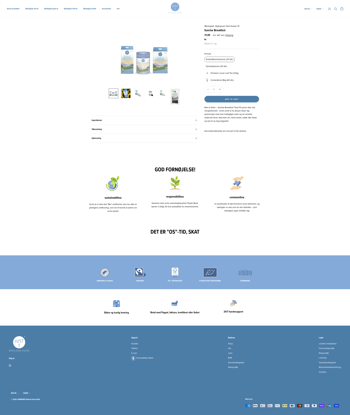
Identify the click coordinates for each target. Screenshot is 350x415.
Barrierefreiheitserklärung (330, 367)
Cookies (322, 372)
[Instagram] (10, 365)
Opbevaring (96, 138)
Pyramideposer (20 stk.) (216, 66)
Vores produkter (13, 8)
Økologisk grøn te (51, 8)
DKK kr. (307, 9)
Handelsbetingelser (327, 362)
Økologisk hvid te (71, 8)
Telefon (134, 348)
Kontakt (134, 343)
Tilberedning (97, 129)
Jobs (230, 353)
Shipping (229, 35)
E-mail (134, 353)
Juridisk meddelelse (327, 343)
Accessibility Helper (145, 357)
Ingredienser (97, 120)
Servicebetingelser (236, 362)
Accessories (106, 8)
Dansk (318, 9)
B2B (230, 357)
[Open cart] (342, 8)
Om (118, 8)
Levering (322, 357)
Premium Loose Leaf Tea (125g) (225, 73)
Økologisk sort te (31, 8)
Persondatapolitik (326, 348)
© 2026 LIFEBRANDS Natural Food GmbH (25, 399)
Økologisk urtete (89, 8)
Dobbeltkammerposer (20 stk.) (219, 59)
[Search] (335, 8)
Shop (230, 343)
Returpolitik (233, 367)
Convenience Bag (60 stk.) (222, 80)
